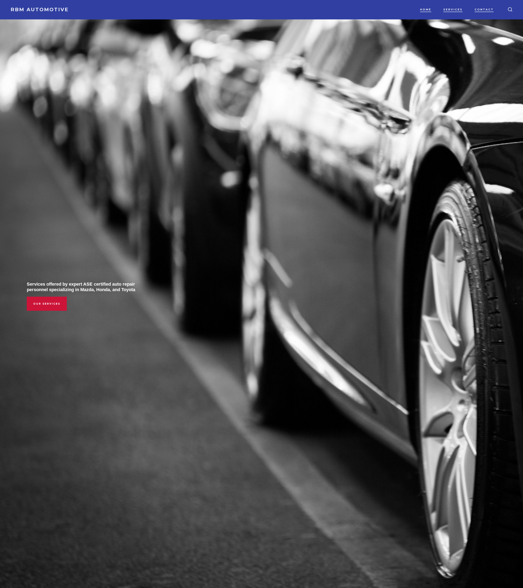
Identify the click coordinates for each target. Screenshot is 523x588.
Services (453, 9)
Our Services (46, 303)
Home (425, 9)
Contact (484, 9)
